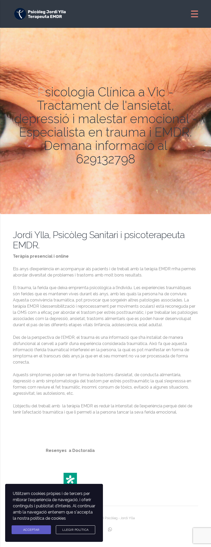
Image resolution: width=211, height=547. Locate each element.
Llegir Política (75, 530)
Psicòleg (111, 518)
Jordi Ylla (127, 518)
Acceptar (31, 530)
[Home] (41, 13)
